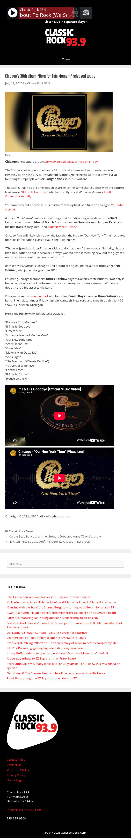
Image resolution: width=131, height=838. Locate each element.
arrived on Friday (86, 162)
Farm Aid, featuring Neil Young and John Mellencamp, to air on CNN (52, 618)
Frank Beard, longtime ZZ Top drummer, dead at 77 (42, 678)
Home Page (14, 780)
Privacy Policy (16, 775)
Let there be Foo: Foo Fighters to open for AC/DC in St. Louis (46, 638)
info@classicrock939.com (24, 810)
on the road (40, 296)
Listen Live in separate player (66, 22)
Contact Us (14, 765)
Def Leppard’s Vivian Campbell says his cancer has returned (47, 632)
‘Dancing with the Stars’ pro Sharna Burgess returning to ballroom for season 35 (60, 607)
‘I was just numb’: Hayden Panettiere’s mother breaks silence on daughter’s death (61, 613)
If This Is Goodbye (34, 192)
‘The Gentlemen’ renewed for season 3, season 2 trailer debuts (48, 597)
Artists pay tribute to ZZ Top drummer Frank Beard (41, 658)
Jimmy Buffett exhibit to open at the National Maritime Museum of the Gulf (57, 653)
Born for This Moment (59, 162)
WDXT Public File (18, 770)
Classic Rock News (21, 531)
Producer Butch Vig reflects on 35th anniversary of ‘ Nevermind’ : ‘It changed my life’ (62, 643)
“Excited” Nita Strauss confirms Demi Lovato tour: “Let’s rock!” (50, 541)
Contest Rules (16, 759)
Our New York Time (62, 227)
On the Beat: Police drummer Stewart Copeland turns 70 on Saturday (55, 536)
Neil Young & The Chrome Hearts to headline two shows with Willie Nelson (56, 673)
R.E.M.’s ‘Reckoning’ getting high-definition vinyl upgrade (45, 648)
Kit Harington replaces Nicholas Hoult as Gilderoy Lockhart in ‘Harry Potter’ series (62, 602)
